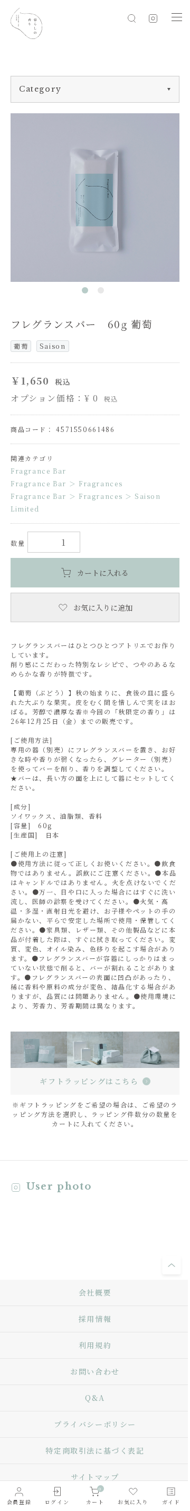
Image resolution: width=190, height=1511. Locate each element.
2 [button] (103, 292)
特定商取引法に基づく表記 (94, 1450)
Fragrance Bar (38, 470)
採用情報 (95, 1318)
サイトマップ (95, 1476)
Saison (148, 496)
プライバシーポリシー (95, 1424)
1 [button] (87, 292)
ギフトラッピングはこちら (89, 1081)
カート (95, 1496)
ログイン (57, 1502)
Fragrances (100, 483)
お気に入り (133, 1502)
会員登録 (19, 1502)
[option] (95, 197)
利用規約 (95, 1345)
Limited (25, 508)
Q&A (95, 1397)
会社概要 (95, 1292)
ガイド (171, 1502)
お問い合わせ (95, 1371)
